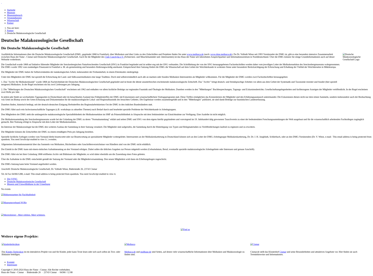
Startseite (11, 10)
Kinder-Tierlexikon (14, 252)
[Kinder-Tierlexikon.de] (11, 244)
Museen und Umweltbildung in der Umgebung (28, 184)
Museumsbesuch (14, 15)
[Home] (186, 2)
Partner (10, 23)
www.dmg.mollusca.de (221, 54)
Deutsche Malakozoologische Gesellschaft (26, 181)
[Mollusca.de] (129, 244)
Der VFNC (12, 179)
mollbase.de (145, 252)
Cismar (283, 252)
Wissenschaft (13, 20)
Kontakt (10, 262)
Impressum (12, 265)
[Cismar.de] (254, 244)
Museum (11, 12)
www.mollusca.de (195, 54)
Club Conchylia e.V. (114, 57)
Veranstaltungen (14, 18)
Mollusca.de (130, 252)
